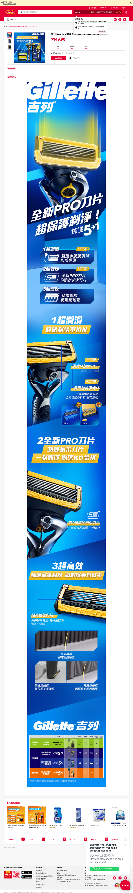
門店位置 (115, 8)
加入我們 (39, 887)
